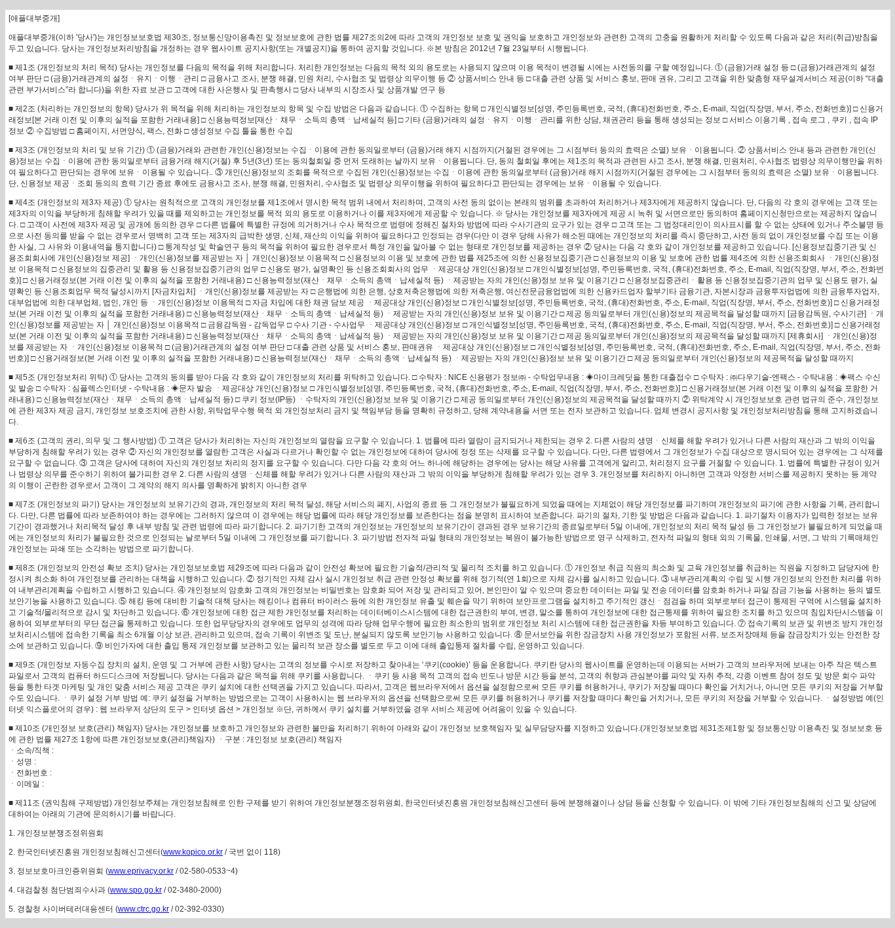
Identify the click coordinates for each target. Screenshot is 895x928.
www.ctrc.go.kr (143, 909)
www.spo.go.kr (136, 890)
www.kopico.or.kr (193, 852)
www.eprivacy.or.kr (141, 871)
